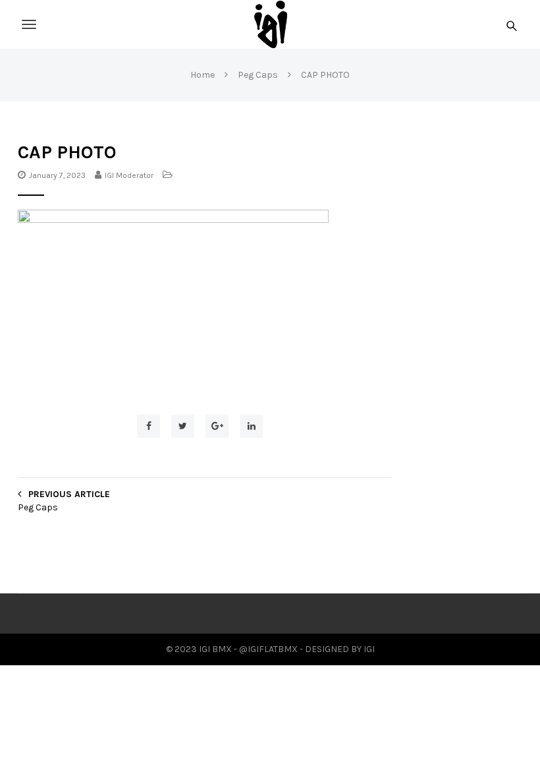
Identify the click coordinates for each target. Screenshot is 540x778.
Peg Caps (38, 507)
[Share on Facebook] (148, 426)
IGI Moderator (129, 175)
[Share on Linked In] (251, 426)
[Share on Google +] (217, 426)
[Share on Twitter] (182, 426)
